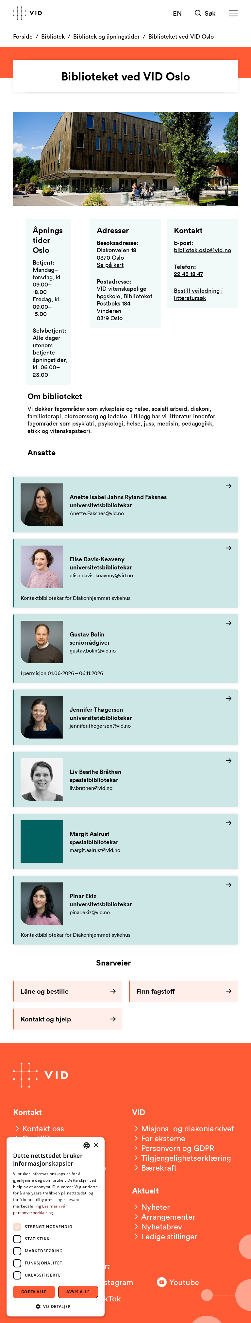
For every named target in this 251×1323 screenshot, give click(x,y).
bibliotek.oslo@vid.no (202, 250)
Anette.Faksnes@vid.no (97, 513)
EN (177, 13)
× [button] (95, 1145)
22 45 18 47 (188, 274)
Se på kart (110, 265)
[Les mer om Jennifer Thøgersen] (126, 717)
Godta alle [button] (34, 1292)
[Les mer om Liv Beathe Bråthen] (126, 779)
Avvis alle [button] (78, 1292)
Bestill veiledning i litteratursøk (198, 294)
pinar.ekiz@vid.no (90, 912)
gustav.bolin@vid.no (93, 650)
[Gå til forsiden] (27, 13)
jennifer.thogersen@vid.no (100, 725)
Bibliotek (53, 36)
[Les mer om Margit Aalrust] (126, 841)
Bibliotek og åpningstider (106, 36)
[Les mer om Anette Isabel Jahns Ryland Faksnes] (126, 504)
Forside (23, 36)
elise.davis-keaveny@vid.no (101, 575)
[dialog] (56, 1226)
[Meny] (233, 13)
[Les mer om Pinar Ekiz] (126, 910)
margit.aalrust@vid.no (95, 850)
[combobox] (86, 1145)
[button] (55, 1306)
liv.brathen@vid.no (91, 788)
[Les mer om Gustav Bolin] (126, 648)
